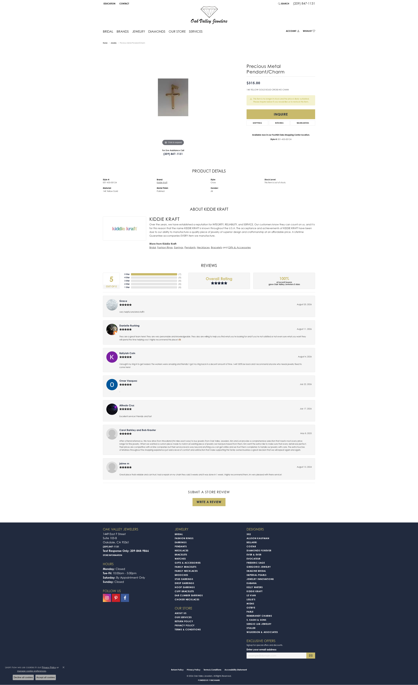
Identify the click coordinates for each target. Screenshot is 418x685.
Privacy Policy (185, 625)
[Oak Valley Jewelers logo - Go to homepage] (209, 15)
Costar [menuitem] (251, 546)
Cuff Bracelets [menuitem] (184, 591)
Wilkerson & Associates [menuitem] (262, 632)
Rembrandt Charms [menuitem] (259, 615)
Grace (123, 301)
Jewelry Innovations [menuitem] (260, 579)
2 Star (127, 284)
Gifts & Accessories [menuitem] (188, 562)
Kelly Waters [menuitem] (255, 587)
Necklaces (203, 247)
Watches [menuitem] (180, 558)
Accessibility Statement (236, 670)
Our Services (183, 617)
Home (105, 43)
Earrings (178, 247)
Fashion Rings (165, 247)
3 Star (127, 281)
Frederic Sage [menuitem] (256, 562)
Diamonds (156, 31)
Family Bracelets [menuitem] (185, 566)
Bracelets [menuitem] (181, 554)
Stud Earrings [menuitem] (184, 579)
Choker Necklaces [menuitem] (187, 599)
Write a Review (209, 502)
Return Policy (184, 621)
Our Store (177, 31)
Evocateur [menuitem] (253, 558)
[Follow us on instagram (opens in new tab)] (107, 598)
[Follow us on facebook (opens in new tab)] (125, 598)
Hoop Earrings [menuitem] (185, 587)
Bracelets (216, 247)
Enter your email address (261, 649)
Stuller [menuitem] (251, 628)
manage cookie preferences (31, 671)
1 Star (127, 287)
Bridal (108, 31)
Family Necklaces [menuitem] (186, 570)
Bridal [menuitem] (179, 534)
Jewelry (138, 31)
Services (196, 31)
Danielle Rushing (129, 325)
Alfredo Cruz (126, 405)
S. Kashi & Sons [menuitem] (256, 619)
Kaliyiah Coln (127, 353)
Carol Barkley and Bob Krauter (137, 430)
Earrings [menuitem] (180, 542)
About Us (180, 613)
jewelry (114, 43)
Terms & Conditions (188, 629)
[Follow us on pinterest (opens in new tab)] (116, 598)
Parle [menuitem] (250, 611)
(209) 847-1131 (173, 154)
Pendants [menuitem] (181, 546)
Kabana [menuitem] (252, 583)
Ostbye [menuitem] (251, 607)
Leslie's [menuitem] (251, 599)
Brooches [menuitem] (181, 575)
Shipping (257, 123)
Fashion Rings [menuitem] (184, 538)
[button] (109, 3)
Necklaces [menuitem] (181, 550)
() (179, 274)
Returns (279, 123)
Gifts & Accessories (239, 247)
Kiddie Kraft (162, 182)
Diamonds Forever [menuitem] (259, 550)
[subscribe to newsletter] (310, 656)
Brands (123, 31)
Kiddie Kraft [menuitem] (255, 591)
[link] (124, 3)
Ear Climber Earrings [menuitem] (189, 595)
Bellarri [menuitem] (252, 542)
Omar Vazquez (128, 380)
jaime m (124, 463)
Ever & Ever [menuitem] (254, 554)
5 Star (127, 274)
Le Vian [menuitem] (251, 595)
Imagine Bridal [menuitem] (256, 570)
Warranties (303, 123)
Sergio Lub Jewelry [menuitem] (259, 624)
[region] (173, 97)
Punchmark (214, 680)
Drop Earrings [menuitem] (184, 583)
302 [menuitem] (249, 534)
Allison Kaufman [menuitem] (258, 538)
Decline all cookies (23, 677)
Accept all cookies (45, 677)
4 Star (127, 277)
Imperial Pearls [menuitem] (256, 575)
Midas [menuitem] (250, 603)
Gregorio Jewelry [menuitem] (259, 566)
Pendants (190, 247)
